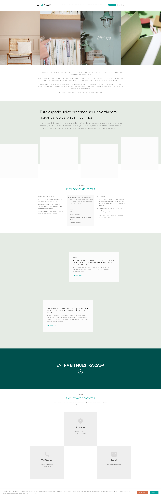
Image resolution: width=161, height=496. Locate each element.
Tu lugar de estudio (87, 5)
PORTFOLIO (75, 5)
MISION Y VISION (66, 5)
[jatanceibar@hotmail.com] (120, 5)
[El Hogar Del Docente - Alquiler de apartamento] (44, 5)
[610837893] (124, 5)
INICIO (58, 5)
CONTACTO (98, 5)
